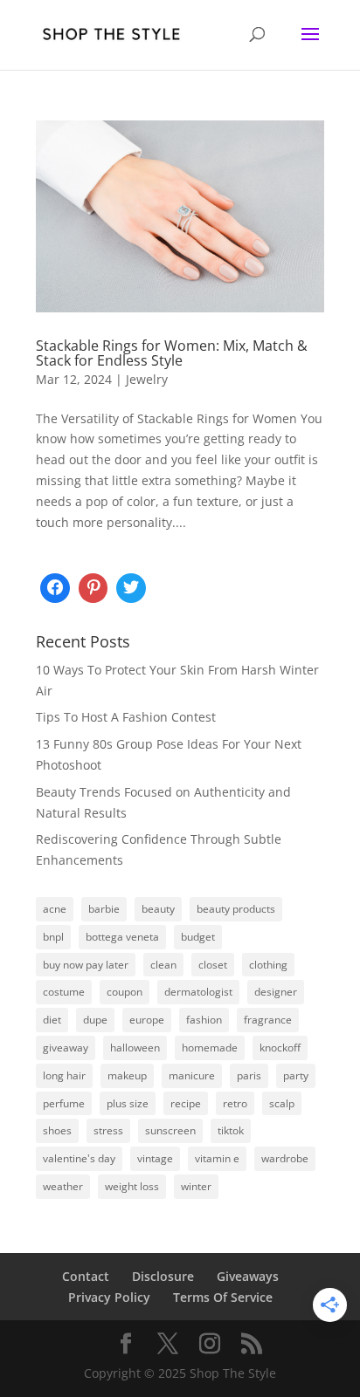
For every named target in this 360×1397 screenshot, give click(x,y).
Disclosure (163, 1276)
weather (63, 1186)
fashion (204, 1019)
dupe (95, 1019)
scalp (281, 1103)
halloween (135, 1047)
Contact (85, 1276)
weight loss (132, 1186)
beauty (158, 908)
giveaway (65, 1047)
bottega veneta (122, 936)
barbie (104, 908)
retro (235, 1103)
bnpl (53, 936)
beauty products (236, 908)
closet (212, 964)
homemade (210, 1047)
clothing (268, 964)
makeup (127, 1075)
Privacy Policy (109, 1297)
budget (198, 936)
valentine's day (79, 1158)
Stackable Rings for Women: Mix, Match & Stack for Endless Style (172, 353)
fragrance (268, 1019)
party (295, 1075)
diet (52, 1019)
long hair (64, 1075)
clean (163, 964)
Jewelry (147, 379)
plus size (128, 1103)
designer (275, 991)
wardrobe (284, 1158)
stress (108, 1130)
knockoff (280, 1047)
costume (64, 991)
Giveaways (248, 1276)
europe (146, 1019)
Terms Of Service (223, 1297)
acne (54, 908)
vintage (155, 1158)
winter (196, 1186)
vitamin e (217, 1158)
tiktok (231, 1130)
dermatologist (198, 991)
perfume (64, 1103)
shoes (57, 1130)
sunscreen (170, 1130)
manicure (192, 1075)
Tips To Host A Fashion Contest (126, 717)
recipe (185, 1103)
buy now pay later (85, 964)
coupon (124, 991)
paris (249, 1075)
